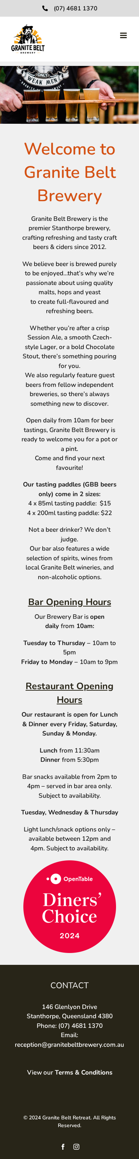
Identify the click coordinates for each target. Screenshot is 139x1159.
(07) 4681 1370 (75, 8)
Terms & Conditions (83, 1072)
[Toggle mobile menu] (124, 35)
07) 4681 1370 (81, 1026)
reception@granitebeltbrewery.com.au (69, 1044)
